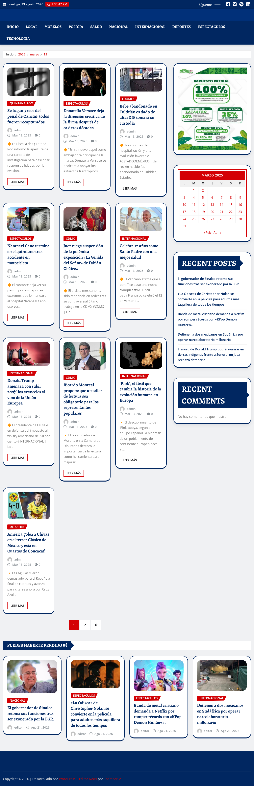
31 (184, 226)
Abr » (217, 232)
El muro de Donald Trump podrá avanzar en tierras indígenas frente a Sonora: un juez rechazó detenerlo (211, 354)
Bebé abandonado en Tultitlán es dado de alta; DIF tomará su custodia (138, 114)
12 (203, 204)
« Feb (207, 232)
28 (221, 219)
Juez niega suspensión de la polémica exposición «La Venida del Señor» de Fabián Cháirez (83, 257)
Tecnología (18, 38)
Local (31, 26)
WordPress (67, 779)
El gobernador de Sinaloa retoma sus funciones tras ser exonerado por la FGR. (30, 713)
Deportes (181, 26)
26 (203, 219)
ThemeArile (112, 779)
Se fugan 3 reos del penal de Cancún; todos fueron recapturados (28, 116)
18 (193, 212)
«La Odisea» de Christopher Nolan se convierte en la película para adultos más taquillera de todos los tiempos (208, 299)
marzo (34, 54)
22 (231, 212)
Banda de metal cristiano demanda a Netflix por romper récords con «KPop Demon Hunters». (211, 319)
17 (184, 212)
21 (221, 212)
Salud (96, 26)
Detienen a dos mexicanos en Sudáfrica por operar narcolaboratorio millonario (220, 713)
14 (221, 204)
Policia (76, 26)
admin (18, 130)
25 (193, 219)
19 (203, 212)
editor (18, 727)
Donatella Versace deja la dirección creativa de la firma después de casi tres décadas (84, 119)
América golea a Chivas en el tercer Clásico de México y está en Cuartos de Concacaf (28, 542)
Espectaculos (211, 26)
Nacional (118, 26)
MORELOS (53, 26)
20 (212, 212)
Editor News (88, 779)
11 (193, 204)
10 (184, 204)
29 (231, 219)
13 (45, 54)
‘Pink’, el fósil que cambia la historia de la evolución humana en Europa (140, 392)
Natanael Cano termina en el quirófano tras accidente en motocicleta (28, 254)
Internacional (150, 26)
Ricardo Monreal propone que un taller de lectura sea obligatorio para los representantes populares (83, 399)
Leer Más (17, 182)
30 (240, 219)
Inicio (13, 26)
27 (212, 219)
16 (240, 204)
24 (184, 219)
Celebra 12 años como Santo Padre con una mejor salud (139, 251)
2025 (21, 54)
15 (231, 204)
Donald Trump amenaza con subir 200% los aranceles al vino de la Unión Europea (26, 392)
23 (240, 212)
